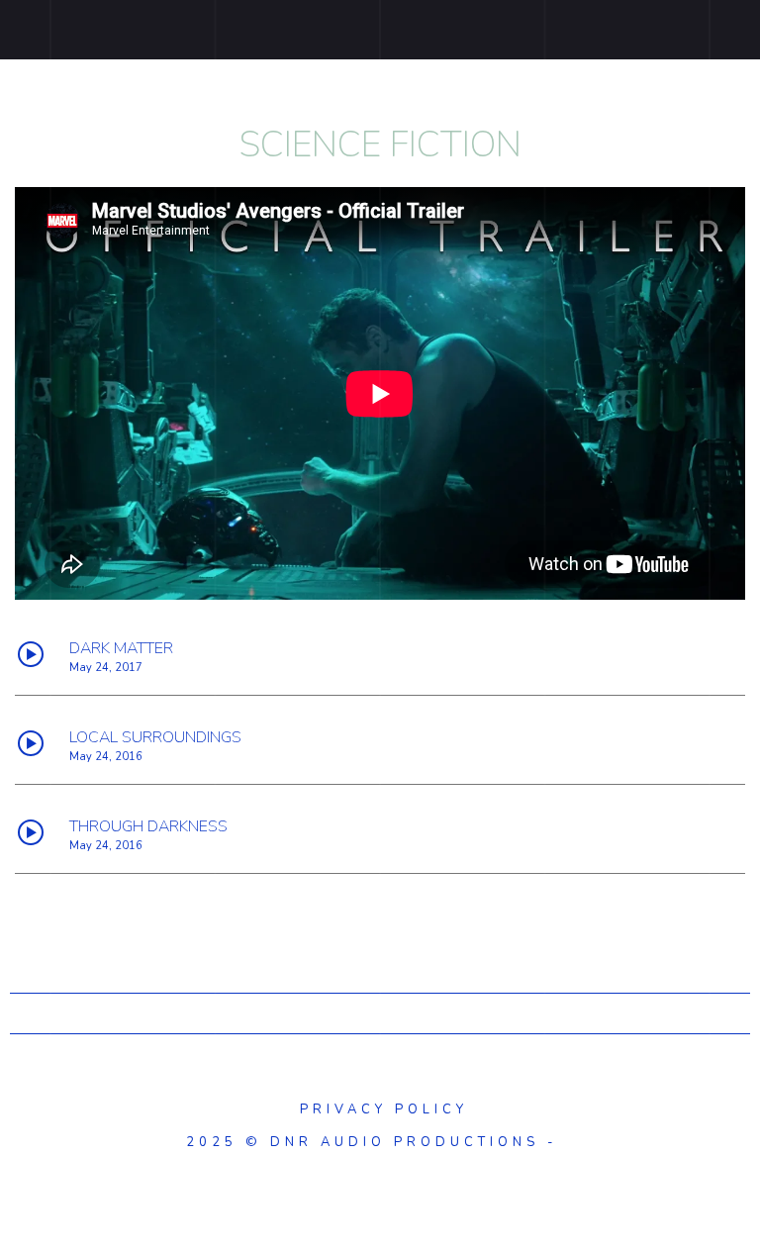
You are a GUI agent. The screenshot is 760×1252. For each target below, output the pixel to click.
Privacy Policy (380, 1109)
